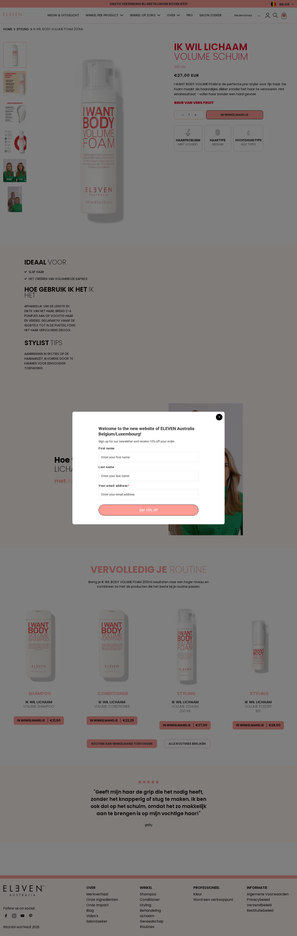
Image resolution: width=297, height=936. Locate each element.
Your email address (113, 485)
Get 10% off (148, 510)
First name (106, 448)
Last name (106, 467)
